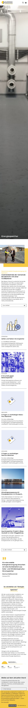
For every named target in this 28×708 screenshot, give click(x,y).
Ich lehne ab (12, 705)
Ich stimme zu (22, 705)
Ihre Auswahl (5, 702)
